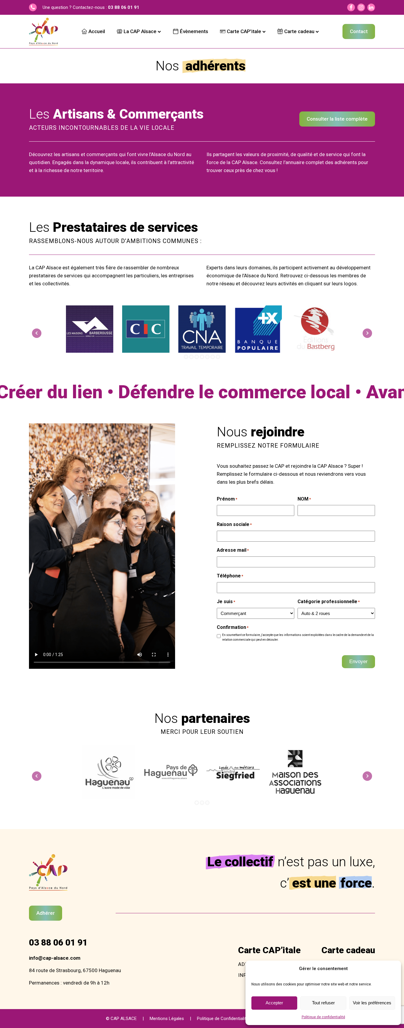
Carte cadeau (299, 31)
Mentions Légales (167, 1018)
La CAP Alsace (140, 31)
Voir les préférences (372, 1002)
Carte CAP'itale (244, 31)
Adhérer (45, 913)
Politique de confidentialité (323, 1017)
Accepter (274, 1002)
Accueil (96, 31)
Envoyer (358, 661)
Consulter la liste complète (337, 119)
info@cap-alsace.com (54, 958)
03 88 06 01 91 (123, 7)
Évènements (194, 31)
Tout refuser (323, 1002)
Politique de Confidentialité (222, 1018)
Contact (359, 31)
